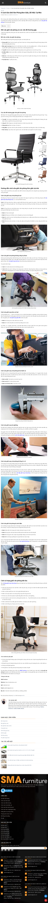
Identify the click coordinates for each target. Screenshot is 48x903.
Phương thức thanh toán (6, 813)
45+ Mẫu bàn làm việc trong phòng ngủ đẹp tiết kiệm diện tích (21, 755)
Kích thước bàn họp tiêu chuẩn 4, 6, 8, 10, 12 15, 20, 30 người (21, 750)
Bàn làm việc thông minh (6, 837)
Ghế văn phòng (4, 735)
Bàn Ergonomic (4, 721)
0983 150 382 (38, 892)
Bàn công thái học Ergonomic (7, 839)
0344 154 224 (10, 884)
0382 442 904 (10, 898)
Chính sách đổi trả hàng (6, 803)
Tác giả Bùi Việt (15, 14)
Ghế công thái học (5, 829)
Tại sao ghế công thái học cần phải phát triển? (18, 745)
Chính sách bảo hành (5, 800)
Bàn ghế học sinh (4, 723)
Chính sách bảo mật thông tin (7, 807)
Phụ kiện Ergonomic (5, 737)
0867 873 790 (10, 870)
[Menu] (3, 3)
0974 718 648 (10, 863)
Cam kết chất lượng (5, 798)
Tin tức (8, 8)
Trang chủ (3, 8)
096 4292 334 (31, 877)
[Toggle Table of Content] (7, 26)
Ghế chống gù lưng (5, 730)
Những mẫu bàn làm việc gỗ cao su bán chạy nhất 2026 (19, 765)
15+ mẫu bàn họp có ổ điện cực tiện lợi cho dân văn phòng (20, 760)
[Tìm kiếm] (45, 2)
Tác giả (2, 818)
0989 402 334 (31, 863)
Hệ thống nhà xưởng (5, 816)
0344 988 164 (10, 891)
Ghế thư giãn (3, 733)
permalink (22, 695)
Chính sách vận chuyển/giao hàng (8, 809)
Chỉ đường (19, 861)
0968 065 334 (17, 863)
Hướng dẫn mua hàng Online (7, 811)
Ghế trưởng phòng (5, 831)
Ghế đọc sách (4, 825)
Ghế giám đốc (4, 827)
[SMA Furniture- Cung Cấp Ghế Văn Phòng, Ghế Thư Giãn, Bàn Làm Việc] (24, 2)
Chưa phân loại (4, 728)
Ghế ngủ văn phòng (5, 835)
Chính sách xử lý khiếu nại (6, 805)
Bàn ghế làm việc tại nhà (6, 725)
